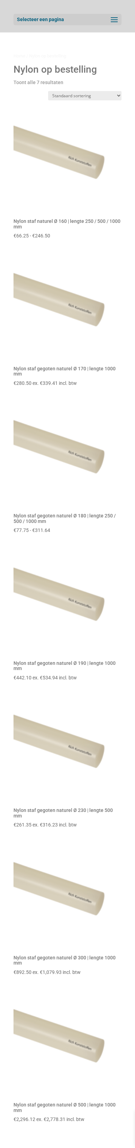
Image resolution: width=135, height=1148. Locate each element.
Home (19, 55)
